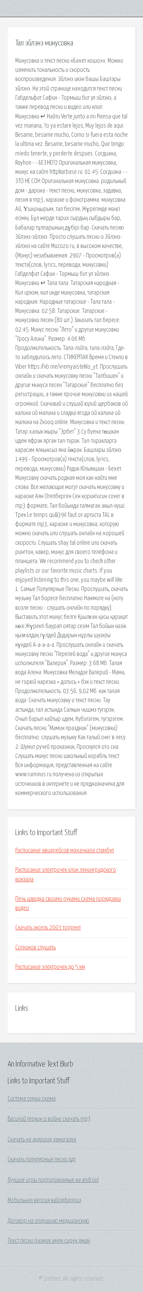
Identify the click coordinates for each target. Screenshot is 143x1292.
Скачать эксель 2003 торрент (48, 927)
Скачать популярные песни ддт (42, 1159)
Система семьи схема (32, 1099)
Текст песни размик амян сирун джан (49, 1241)
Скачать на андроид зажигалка (42, 1140)
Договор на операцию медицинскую (48, 1221)
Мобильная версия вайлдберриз (44, 1200)
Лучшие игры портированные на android (53, 1180)
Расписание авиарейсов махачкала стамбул (64, 850)
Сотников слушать (35, 947)
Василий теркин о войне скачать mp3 (49, 1119)
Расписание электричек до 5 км (50, 967)
